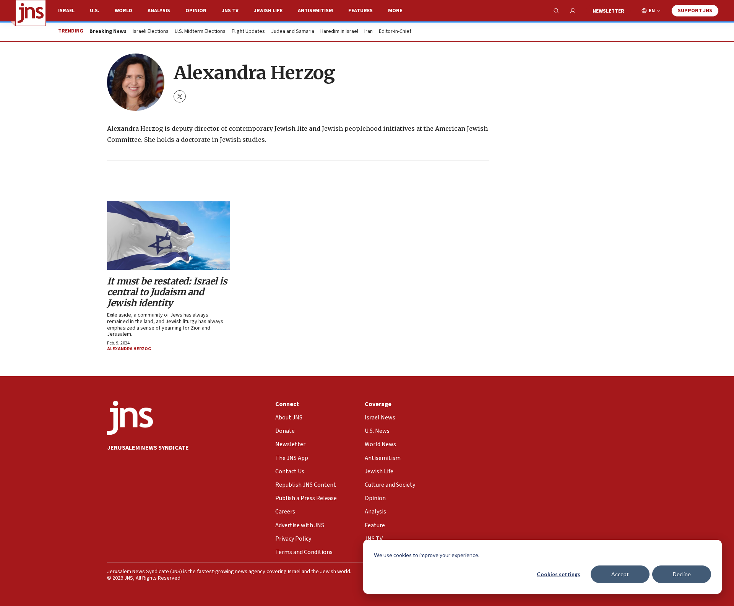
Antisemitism (315, 11)
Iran (368, 31)
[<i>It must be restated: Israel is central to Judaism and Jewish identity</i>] (168, 235)
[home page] (30, 13)
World (123, 11)
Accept (620, 574)
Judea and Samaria (292, 31)
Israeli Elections (151, 31)
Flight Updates (248, 31)
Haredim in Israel (339, 31)
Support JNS (695, 11)
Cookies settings (558, 574)
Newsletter (608, 11)
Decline (682, 574)
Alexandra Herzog (129, 349)
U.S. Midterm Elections (200, 31)
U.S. (94, 11)
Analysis (159, 11)
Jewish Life (268, 11)
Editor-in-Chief (395, 31)
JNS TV (230, 11)
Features (360, 11)
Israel (66, 11)
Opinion (195, 11)
